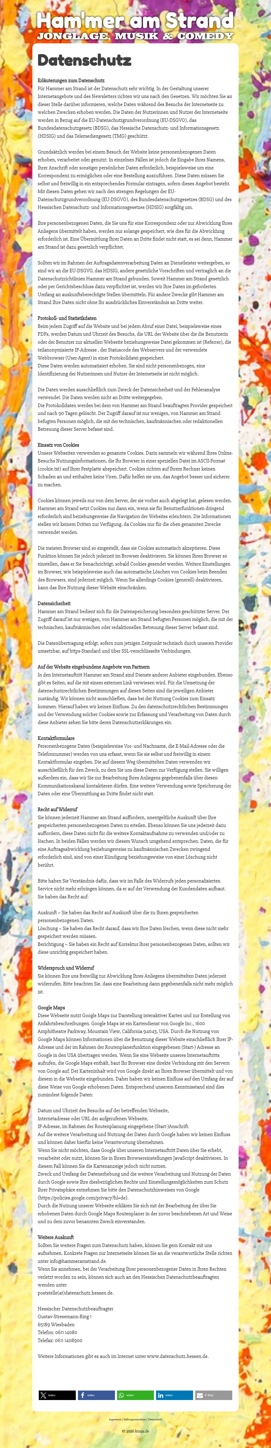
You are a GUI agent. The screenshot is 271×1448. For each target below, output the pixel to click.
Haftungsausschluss (135, 1419)
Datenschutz (155, 1419)
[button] (57, 1395)
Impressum (115, 1419)
